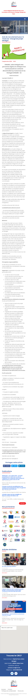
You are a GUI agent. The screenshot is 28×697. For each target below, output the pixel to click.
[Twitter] (12, 673)
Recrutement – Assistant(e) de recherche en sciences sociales (13, 614)
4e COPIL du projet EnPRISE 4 (9, 566)
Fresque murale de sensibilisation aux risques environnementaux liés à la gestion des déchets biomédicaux (14, 488)
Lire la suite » (4, 572)
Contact (10, 689)
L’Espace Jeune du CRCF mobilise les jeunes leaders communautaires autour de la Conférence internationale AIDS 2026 (13, 590)
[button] (25, 19)
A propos (3, 689)
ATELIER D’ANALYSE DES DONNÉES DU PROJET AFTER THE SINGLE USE (11, 495)
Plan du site (21, 691)
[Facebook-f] (15, 673)
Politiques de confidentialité (9, 691)
